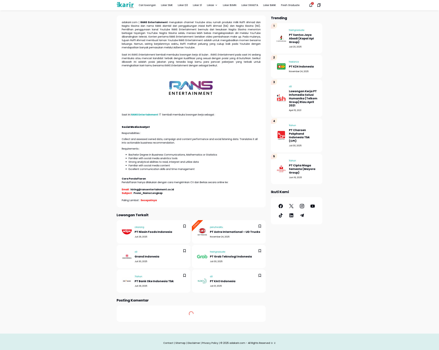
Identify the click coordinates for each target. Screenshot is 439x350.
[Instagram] (302, 206)
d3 (136, 251)
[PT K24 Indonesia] (281, 66)
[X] (291, 206)
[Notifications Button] (310, 5)
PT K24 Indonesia (301, 67)
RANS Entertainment (144, 114)
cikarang (139, 227)
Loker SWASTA (249, 5)
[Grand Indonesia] (127, 256)
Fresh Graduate (290, 5)
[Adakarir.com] (125, 5)
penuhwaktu (216, 227)
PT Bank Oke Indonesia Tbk (154, 281)
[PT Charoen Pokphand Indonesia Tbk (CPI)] (281, 135)
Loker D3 (183, 5)
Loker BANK (269, 5)
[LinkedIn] (291, 215)
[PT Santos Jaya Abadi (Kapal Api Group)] (281, 38)
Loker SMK (167, 5)
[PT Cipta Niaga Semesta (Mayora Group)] (281, 169)
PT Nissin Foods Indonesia (153, 232)
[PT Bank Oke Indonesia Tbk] (127, 281)
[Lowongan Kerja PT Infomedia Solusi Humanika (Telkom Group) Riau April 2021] (281, 98)
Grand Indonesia (147, 257)
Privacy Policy (210, 343)
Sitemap (180, 343)
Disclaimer (194, 343)
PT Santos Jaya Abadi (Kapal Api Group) (301, 38)
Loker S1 (197, 5)
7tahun (138, 276)
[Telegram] (302, 215)
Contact (168, 343)
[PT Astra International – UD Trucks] (202, 232)
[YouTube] (312, 206)
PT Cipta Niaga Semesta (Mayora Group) (302, 169)
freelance (294, 61)
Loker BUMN (229, 5)
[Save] (184, 226)
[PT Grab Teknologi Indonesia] (202, 256)
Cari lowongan (147, 5)
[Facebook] (280, 206)
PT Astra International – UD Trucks (235, 232)
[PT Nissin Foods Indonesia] (127, 232)
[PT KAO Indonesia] (202, 281)
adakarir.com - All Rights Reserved (249, 343)
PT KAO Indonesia (222, 281)
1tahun (292, 125)
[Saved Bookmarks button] (319, 5)
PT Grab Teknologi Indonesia (231, 257)
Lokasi (210, 5)
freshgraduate (217, 251)
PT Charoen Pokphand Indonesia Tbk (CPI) (299, 135)
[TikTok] (280, 215)
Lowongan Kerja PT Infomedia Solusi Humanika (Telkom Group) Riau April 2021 (303, 98)
